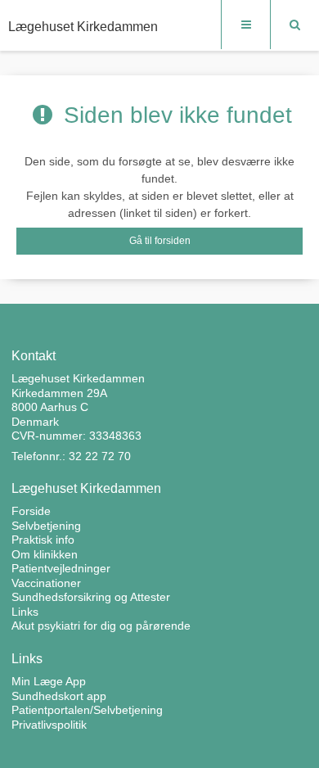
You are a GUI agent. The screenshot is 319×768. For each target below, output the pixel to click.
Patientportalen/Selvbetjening (87, 709)
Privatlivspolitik (49, 724)
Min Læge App (48, 681)
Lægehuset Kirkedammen (83, 27)
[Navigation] (245, 24)
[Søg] (294, 24)
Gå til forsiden (160, 240)
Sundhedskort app (58, 695)
